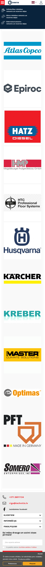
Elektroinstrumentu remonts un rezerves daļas (16, 23)
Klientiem (9, 515)
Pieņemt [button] (32, 563)
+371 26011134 (16, 497)
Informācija (10, 521)
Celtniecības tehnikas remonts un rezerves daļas (16, 10)
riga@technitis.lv (18, 503)
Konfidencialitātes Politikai (28, 547)
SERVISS (2, 2)
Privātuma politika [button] (24, 559)
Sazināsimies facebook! (18, 509)
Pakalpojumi (10, 526)
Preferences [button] (12, 563)
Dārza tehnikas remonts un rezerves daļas (16, 16)
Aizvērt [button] (40, 554)
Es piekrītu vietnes (21, 547)
